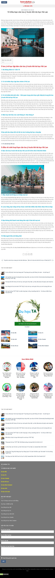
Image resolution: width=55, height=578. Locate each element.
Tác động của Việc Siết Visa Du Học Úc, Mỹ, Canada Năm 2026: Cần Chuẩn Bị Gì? (25, 456)
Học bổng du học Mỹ (6, 507)
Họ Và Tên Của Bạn (5, 529)
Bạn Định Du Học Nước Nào (7, 546)
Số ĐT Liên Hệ (4, 540)
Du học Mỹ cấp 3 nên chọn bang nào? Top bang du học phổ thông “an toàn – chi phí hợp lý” (27, 272)
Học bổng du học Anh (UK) (7, 514)
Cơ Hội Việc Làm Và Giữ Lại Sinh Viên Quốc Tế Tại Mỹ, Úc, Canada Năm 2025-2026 (26, 447)
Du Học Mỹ (13, 332)
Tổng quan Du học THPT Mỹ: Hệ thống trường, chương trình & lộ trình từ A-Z (24, 442)
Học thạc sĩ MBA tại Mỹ (7, 504)
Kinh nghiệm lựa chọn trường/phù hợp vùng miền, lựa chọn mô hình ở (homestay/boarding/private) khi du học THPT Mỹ (29, 277)
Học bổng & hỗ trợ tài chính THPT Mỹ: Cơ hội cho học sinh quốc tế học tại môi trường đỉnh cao (28, 286)
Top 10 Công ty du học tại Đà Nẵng (9, 500)
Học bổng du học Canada (7, 517)
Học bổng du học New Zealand (8, 520)
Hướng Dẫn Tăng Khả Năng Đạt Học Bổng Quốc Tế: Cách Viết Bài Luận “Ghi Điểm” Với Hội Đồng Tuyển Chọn (29, 452)
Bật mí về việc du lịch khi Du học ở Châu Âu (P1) (40, 260)
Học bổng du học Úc (6, 510)
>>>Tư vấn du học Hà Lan (7, 143)
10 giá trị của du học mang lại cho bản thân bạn (15, 260)
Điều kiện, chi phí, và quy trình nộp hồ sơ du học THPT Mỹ (19, 437)
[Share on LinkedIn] (31, 254)
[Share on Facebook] (23, 254)
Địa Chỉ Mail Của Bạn (6, 535)
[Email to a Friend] (26, 254)
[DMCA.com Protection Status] (4, 574)
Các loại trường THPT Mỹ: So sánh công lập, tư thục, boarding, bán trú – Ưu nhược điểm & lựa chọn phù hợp (28, 292)
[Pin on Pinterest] (29, 254)
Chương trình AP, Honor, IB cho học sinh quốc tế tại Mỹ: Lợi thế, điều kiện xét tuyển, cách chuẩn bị (29, 281)
